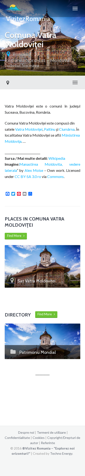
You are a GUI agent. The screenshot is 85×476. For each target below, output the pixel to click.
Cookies (39, 438)
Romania (22, 54)
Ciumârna (67, 129)
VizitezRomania (27, 16)
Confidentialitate (17, 438)
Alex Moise (34, 170)
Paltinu (49, 129)
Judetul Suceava (22, 65)
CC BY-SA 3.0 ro (28, 176)
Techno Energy (61, 453)
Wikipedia (56, 158)
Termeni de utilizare (51, 432)
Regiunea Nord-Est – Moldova (37, 60)
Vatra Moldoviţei (28, 129)
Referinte (48, 443)
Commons (55, 176)
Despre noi (26, 432)
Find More (15, 236)
